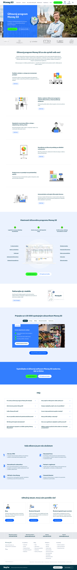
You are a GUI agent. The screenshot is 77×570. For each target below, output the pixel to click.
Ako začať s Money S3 (31, 2)
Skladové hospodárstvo (12, 260)
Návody (47, 546)
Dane (36, 544)
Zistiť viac (16, 83)
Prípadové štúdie (26, 548)
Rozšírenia (45, 2)
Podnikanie (37, 549)
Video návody (48, 548)
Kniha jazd (16, 253)
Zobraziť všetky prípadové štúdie (38, 352)
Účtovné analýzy (63, 260)
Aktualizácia (48, 554)
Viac (51, 2)
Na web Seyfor (68, 567)
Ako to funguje (17, 300)
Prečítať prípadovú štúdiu (22, 343)
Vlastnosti (18, 2)
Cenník (23, 2)
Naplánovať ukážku (25, 29)
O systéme (25, 542)
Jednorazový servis (49, 551)
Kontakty (58, 542)
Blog (35, 542)
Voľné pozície (57, 567)
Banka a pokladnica (14, 249)
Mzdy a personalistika (65, 253)
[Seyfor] (6, 567)
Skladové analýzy (64, 246)
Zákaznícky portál (49, 556)
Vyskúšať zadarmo (58, 2)
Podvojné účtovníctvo (65, 249)
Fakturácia (62, 256)
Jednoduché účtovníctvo (12, 256)
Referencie (39, 2)
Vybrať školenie (33, 520)
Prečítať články (9, 520)
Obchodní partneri (60, 548)
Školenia (47, 544)
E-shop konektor (14, 246)
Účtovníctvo (37, 546)
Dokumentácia (48, 549)
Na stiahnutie (48, 558)
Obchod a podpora (60, 544)
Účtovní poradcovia (61, 546)
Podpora (47, 542)
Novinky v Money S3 (38, 551)
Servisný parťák (49, 553)
